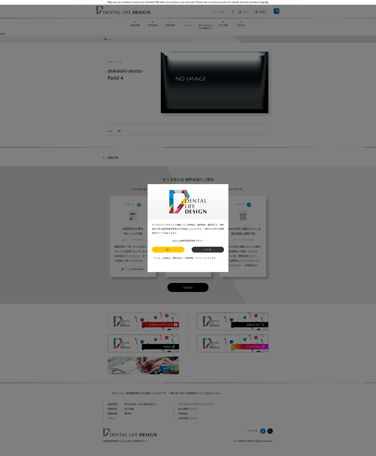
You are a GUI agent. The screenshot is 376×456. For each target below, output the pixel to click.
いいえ (207, 249)
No (266, 2)
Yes (263, 2)
